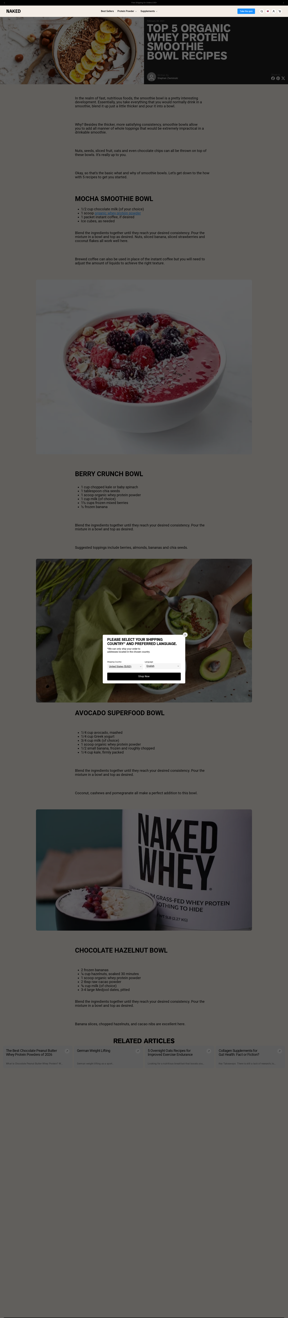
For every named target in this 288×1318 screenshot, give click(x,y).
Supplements (148, 11)
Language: (149, 662)
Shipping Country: (114, 662)
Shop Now (144, 676)
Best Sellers (107, 11)
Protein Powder (125, 11)
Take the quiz (246, 11)
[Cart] (280, 11)
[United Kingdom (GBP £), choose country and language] (268, 11)
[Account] (274, 11)
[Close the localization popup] (185, 634)
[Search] (262, 11)
